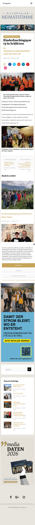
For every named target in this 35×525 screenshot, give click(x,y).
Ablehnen (18, 271)
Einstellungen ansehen (18, 276)
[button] (34, 244)
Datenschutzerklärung (8, 280)
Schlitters (16, 37)
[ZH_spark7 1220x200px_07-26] (18, 27)
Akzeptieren (18, 265)
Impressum (32, 280)
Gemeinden (7, 37)
